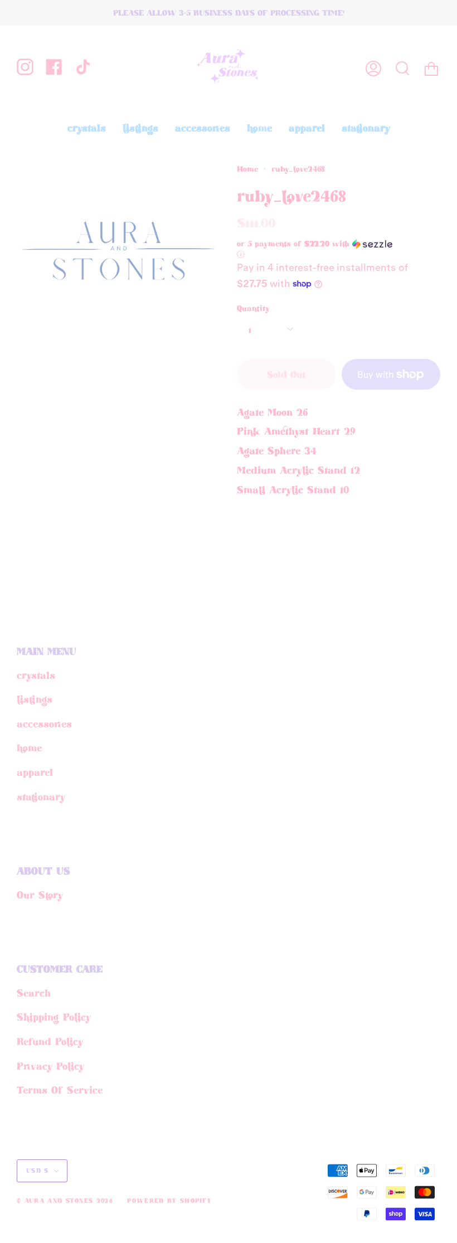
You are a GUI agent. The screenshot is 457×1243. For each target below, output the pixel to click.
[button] (319, 249)
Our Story (40, 894)
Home (247, 168)
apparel (35, 772)
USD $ (37, 1170)
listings (34, 699)
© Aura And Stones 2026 (65, 1200)
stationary (41, 796)
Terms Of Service (60, 1089)
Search (34, 992)
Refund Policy (50, 1041)
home (29, 747)
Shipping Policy (54, 1016)
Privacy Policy (50, 1066)
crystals (36, 675)
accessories (44, 723)
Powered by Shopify (169, 1200)
